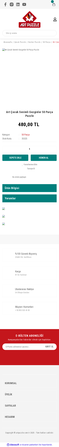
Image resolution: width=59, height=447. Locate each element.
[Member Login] (55, 19)
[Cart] (54, 4)
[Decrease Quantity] (5, 149)
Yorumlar (10, 198)
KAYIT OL (49, 346)
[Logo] (29, 19)
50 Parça (26, 134)
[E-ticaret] (29, 444)
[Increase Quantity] (54, 149)
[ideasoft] (13, 444)
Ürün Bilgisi (12, 188)
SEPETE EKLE (15, 157)
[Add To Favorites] (29, 164)
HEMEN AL (43, 157)
